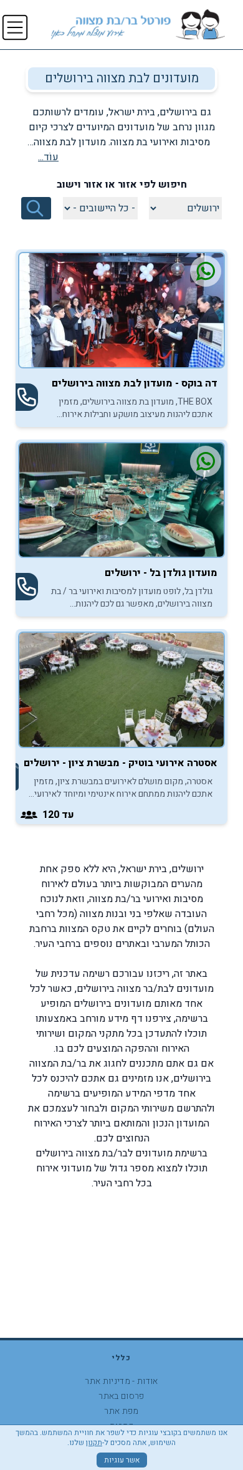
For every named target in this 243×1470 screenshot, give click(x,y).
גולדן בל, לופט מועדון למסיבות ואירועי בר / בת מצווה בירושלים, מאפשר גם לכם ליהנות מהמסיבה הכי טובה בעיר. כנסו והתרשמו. (131, 597)
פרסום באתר (121, 1396)
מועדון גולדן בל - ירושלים (161, 572)
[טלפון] (27, 397)
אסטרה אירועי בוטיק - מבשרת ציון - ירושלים (120, 763)
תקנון (94, 1442)
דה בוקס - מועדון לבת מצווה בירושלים (134, 383)
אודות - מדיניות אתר (121, 1381)
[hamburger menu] (15, 27)
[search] (36, 208)
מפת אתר (121, 1411)
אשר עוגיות (122, 1460)
